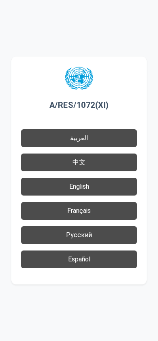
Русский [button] (79, 235)
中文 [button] (79, 162)
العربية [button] (79, 138)
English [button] (79, 186)
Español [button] (79, 259)
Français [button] (79, 211)
